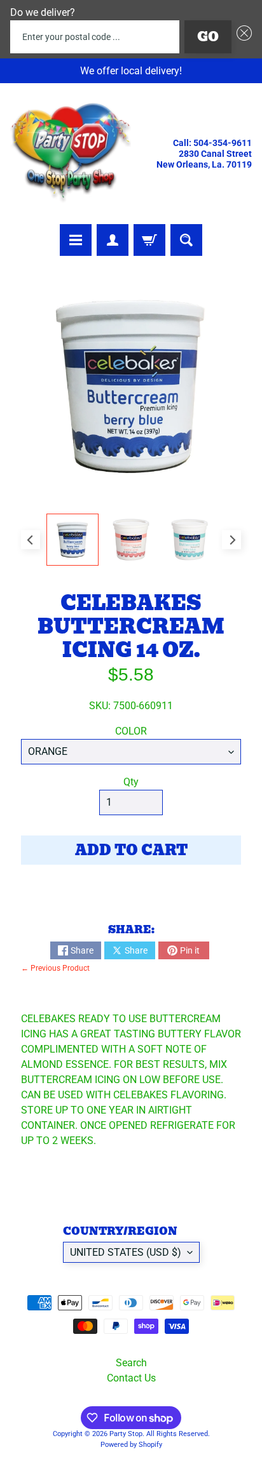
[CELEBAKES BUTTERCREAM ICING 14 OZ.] (72, 540)
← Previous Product (55, 968)
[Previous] (30, 539)
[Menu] (76, 240)
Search (131, 1363)
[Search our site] (186, 240)
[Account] (112, 240)
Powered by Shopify (131, 1445)
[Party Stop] (70, 153)
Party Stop (125, 1434)
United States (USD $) (125, 1252)
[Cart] (149, 240)
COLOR (131, 731)
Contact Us (131, 1378)
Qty (131, 782)
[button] (241, 36)
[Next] (231, 539)
